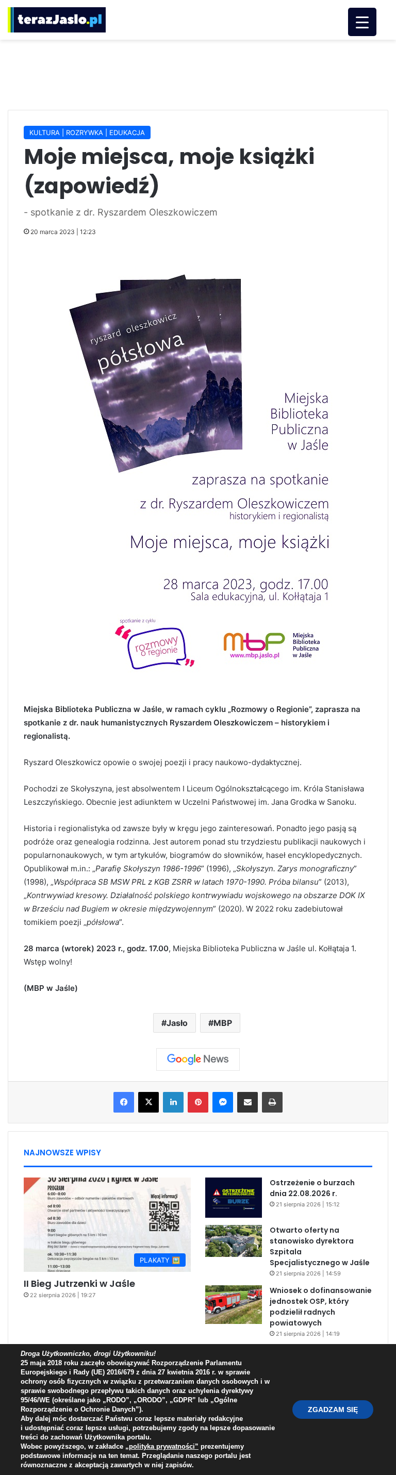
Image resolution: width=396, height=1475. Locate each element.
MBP (222, 1023)
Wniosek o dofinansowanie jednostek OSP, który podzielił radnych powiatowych (321, 1306)
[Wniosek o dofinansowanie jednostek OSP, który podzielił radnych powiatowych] (233, 1304)
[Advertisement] (198, 73)
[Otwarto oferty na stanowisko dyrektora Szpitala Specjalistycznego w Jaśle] (233, 1241)
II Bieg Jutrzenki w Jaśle (79, 1283)
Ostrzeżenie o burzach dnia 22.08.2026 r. (312, 1188)
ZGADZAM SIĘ (333, 1409)
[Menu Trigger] (362, 22)
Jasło (177, 1023)
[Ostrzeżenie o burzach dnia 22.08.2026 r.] (233, 1198)
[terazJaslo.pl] (57, 19)
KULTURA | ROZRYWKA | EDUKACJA (87, 132)
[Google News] (198, 1059)
